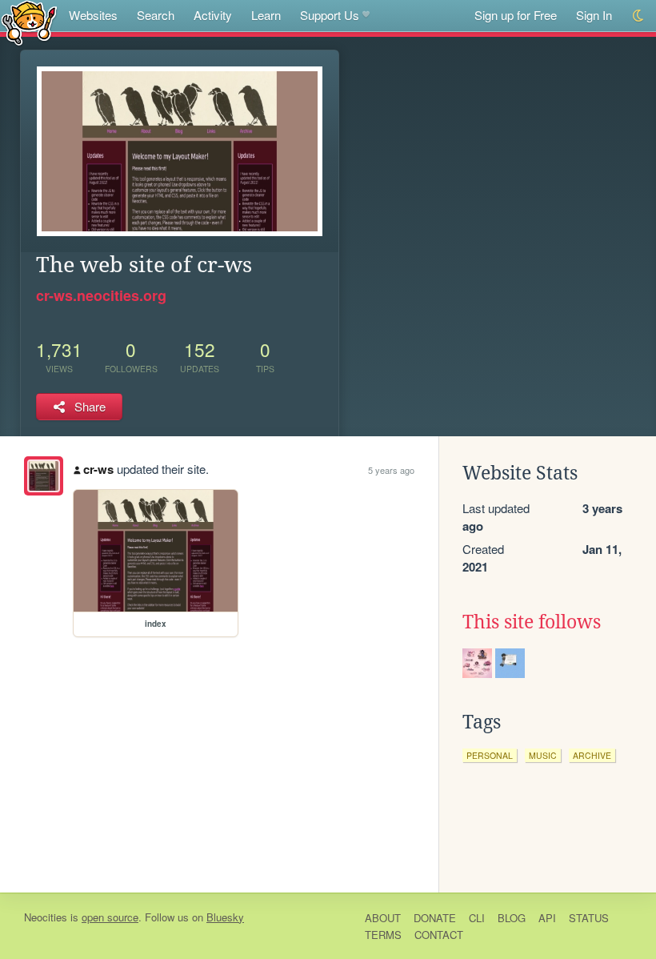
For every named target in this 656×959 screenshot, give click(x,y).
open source (110, 917)
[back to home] (29, 22)
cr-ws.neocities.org (101, 295)
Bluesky (225, 917)
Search (155, 14)
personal (489, 755)
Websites (93, 14)
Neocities (45, 917)
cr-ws (98, 469)
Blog (512, 917)
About (383, 917)
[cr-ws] (43, 475)
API (547, 917)
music (543, 755)
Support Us (329, 14)
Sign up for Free (515, 14)
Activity (213, 14)
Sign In (594, 14)
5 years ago (391, 469)
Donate (435, 917)
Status (589, 917)
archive (592, 755)
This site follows (531, 622)
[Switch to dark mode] (639, 15)
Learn (266, 14)
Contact (438, 934)
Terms (383, 934)
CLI (477, 917)
